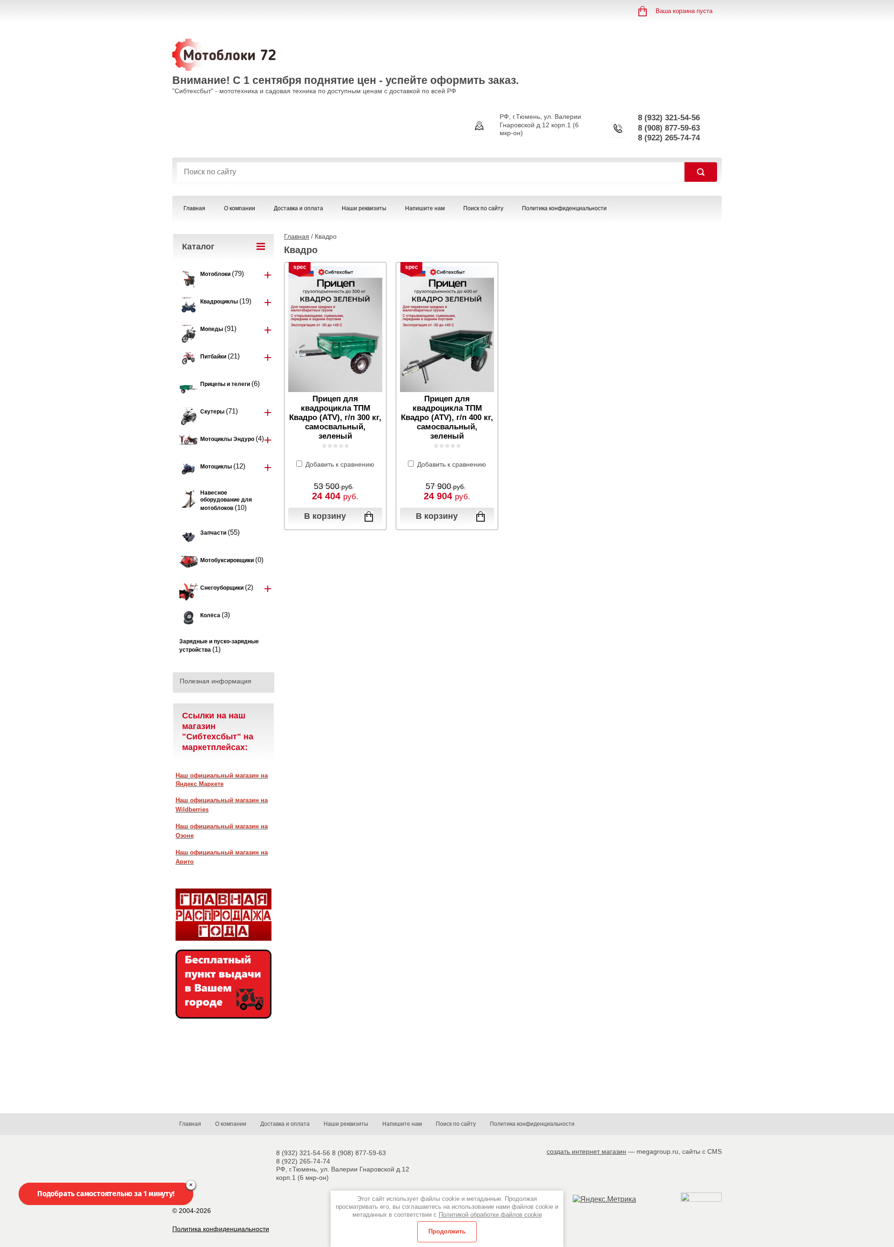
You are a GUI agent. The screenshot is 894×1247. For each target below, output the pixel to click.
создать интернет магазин (586, 1151)
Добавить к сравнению (339, 464)
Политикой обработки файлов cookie (490, 1214)
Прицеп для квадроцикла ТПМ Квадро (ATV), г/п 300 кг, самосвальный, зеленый (335, 417)
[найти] (700, 172)
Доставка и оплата (298, 208)
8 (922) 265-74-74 (669, 137)
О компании (239, 208)
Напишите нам (425, 208)
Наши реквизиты (364, 208)
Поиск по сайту (483, 208)
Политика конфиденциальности (564, 208)
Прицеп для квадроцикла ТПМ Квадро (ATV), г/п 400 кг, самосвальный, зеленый (447, 417)
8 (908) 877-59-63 (669, 128)
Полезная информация (215, 681)
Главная (194, 208)
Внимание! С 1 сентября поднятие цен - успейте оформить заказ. (345, 80)
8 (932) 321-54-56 (669, 117)
